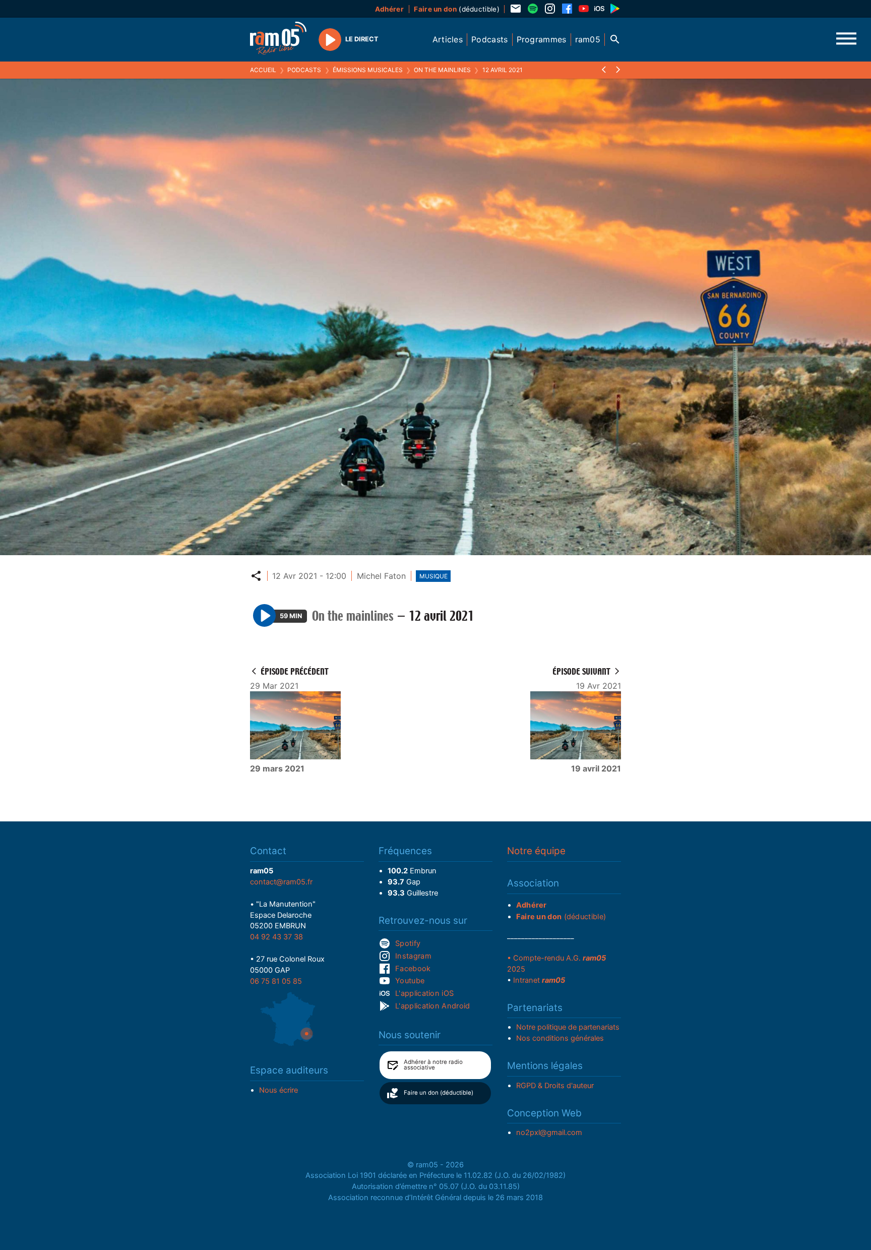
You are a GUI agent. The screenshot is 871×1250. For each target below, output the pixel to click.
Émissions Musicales (368, 70)
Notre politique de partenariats (567, 1027)
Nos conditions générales (560, 1038)
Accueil (263, 70)
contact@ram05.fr (281, 881)
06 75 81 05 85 (276, 981)
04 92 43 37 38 (276, 936)
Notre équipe (536, 851)
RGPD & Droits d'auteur (555, 1085)
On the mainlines (442, 70)
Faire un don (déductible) (438, 1092)
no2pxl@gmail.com (549, 1132)
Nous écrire (278, 1090)
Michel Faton (381, 576)
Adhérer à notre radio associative (433, 1065)
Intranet (539, 980)
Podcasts (304, 70)
